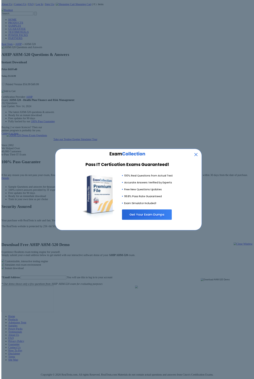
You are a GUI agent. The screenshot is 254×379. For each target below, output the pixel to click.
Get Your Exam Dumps (146, 214)
